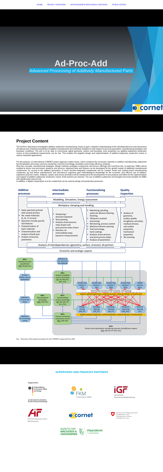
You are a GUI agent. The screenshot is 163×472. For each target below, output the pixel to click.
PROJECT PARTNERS (56, 5)
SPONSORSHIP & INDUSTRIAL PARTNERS (89, 5)
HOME (40, 5)
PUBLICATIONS (119, 5)
